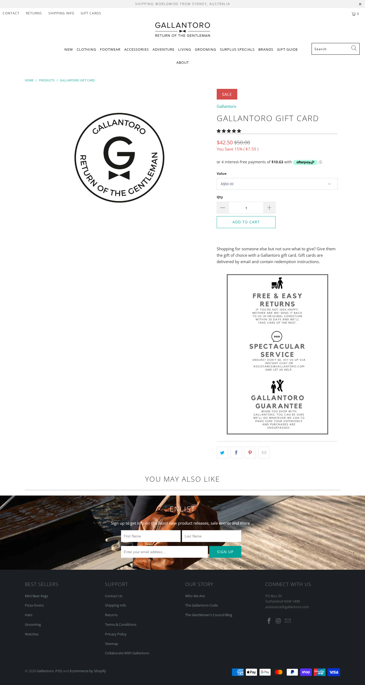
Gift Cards (91, 13)
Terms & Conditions (120, 624)
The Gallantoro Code (201, 605)
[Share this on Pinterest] (250, 452)
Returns (34, 13)
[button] (229, 130)
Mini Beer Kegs (36, 595)
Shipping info (61, 13)
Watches (31, 634)
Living (184, 49)
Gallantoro (226, 106)
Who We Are (195, 595)
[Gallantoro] (182, 30)
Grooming (205, 49)
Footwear (110, 49)
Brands (265, 49)
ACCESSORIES (136, 49)
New (68, 49)
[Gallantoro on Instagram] (279, 621)
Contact (11, 13)
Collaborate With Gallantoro (127, 653)
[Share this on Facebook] (236, 452)
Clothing (86, 49)
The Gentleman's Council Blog (208, 614)
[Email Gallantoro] (288, 621)
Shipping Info (115, 605)
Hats (28, 614)
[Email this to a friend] (264, 452)
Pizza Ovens (34, 605)
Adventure (163, 49)
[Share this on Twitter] (222, 452)
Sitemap (111, 643)
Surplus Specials (237, 49)
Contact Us (113, 595)
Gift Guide (287, 49)
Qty (220, 197)
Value (222, 173)
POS (58, 670)
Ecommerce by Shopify (88, 670)
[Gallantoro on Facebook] (269, 621)
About (182, 62)
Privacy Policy (116, 634)
